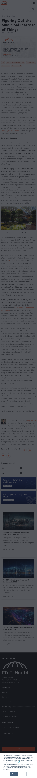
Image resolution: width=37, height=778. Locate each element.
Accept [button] (14, 774)
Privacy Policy (19, 762)
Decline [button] (23, 774)
